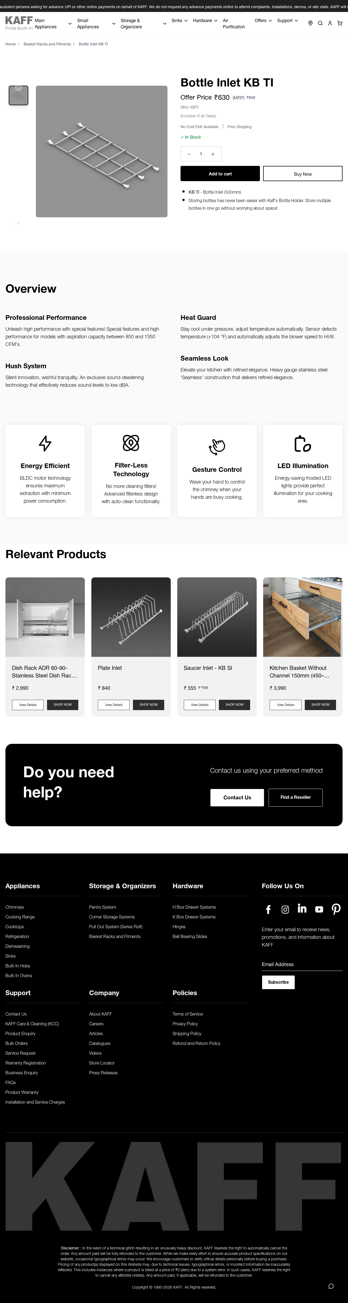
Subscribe (278, 981)
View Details (28, 704)
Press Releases (103, 1072)
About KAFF (100, 1013)
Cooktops (14, 926)
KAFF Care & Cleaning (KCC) (32, 1023)
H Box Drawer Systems (194, 906)
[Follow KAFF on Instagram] (285, 909)
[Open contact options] (331, 1286)
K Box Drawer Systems (194, 916)
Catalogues (99, 1043)
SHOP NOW (63, 704)
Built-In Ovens (18, 975)
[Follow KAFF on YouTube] (319, 909)
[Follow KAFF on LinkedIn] (302, 909)
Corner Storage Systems (112, 916)
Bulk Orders (16, 1043)
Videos (95, 1052)
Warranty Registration (25, 1062)
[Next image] (18, 223)
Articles (96, 1033)
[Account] (330, 23)
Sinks (10, 955)
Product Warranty (21, 1091)
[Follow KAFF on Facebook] (268, 909)
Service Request (20, 1052)
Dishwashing (17, 945)
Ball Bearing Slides (190, 936)
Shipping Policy (187, 1033)
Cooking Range (20, 916)
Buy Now (303, 173)
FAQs (10, 1082)
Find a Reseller (296, 796)
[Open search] (320, 23)
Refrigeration (17, 936)
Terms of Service (188, 1013)
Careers (96, 1023)
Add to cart (220, 173)
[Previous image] (18, 87)
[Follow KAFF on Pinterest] (336, 909)
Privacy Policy (185, 1023)
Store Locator (102, 1062)
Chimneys (14, 906)
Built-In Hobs (17, 965)
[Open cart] (340, 23)
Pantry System (102, 906)
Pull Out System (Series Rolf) (115, 926)
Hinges (179, 926)
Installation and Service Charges (35, 1101)
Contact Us (237, 796)
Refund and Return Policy (196, 1043)
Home (10, 43)
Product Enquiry (20, 1033)
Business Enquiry (21, 1072)
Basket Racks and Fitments (47, 43)
